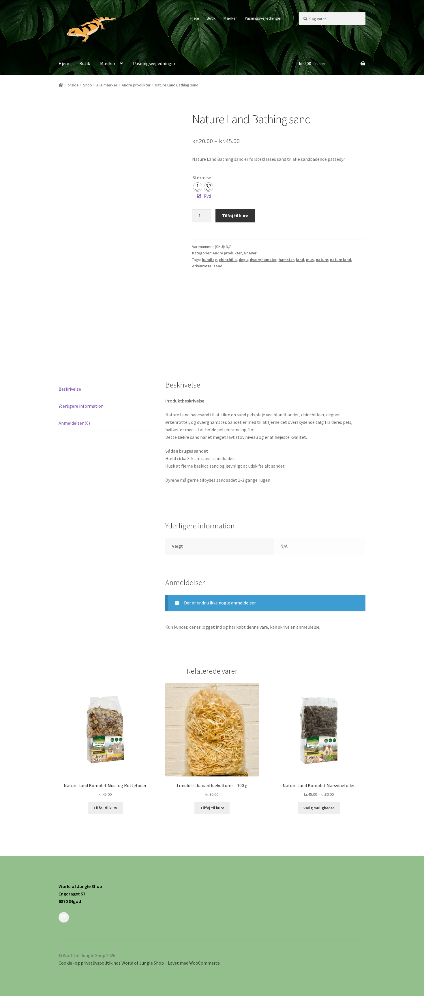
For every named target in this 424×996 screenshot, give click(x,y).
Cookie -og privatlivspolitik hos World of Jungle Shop (111, 963)
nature (322, 259)
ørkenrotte (201, 266)
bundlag (209, 259)
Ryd (207, 196)
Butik (211, 18)
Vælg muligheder (318, 807)
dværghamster (263, 259)
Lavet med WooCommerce (194, 963)
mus (310, 259)
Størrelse (202, 177)
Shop (87, 85)
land (300, 259)
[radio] (197, 187)
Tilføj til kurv (235, 215)
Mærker (230, 18)
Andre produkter (136, 85)
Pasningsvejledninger (263, 18)
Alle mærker (106, 85)
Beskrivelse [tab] (70, 389)
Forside (72, 85)
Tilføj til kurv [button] (105, 807)
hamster (286, 259)
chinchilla (228, 259)
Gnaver (250, 253)
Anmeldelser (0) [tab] (74, 423)
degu (243, 259)
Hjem (194, 18)
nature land (340, 259)
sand (217, 266)
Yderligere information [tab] (81, 406)
